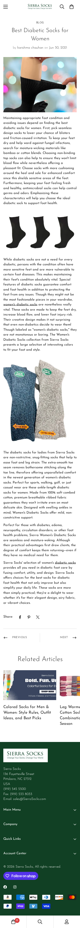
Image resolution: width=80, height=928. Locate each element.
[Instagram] (15, 887)
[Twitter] (37, 617)
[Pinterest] (29, 617)
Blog (40, 22)
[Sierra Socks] (40, 7)
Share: (8, 617)
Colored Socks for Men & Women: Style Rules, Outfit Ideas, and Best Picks (27, 712)
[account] (66, 922)
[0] (71, 7)
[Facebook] (20, 617)
